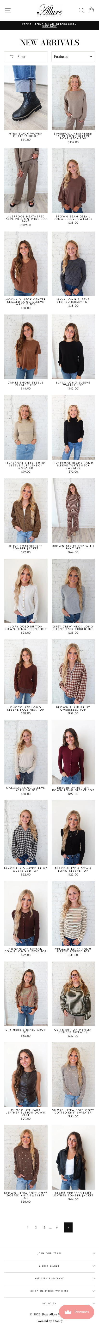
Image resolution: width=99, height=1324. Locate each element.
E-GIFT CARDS (49, 1265)
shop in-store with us (49, 1290)
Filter (20, 56)
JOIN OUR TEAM (50, 1253)
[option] (49, 25)
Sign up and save (49, 1278)
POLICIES (49, 1303)
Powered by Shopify (49, 1321)
